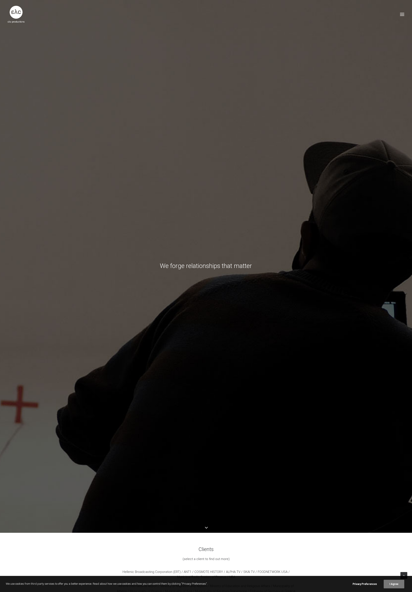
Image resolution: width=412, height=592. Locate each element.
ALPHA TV (233, 572)
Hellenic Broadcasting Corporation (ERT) (152, 572)
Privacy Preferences (365, 584)
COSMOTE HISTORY (208, 572)
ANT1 (187, 572)
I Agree (393, 584)
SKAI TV (249, 572)
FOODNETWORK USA (273, 572)
